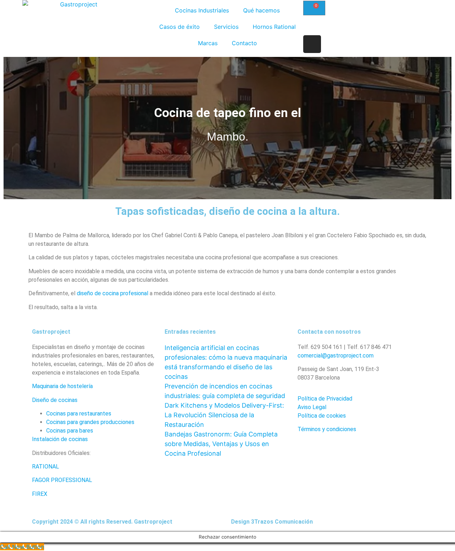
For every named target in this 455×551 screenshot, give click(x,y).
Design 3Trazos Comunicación (272, 521)
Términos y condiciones (327, 429)
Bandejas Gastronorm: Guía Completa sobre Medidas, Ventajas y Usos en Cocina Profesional (221, 443)
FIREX (39, 494)
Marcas (208, 43)
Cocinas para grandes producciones (90, 422)
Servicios (226, 26)
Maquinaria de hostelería (62, 386)
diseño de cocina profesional (112, 293)
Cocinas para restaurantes (78, 413)
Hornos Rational (274, 26)
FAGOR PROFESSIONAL (62, 480)
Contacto (244, 43)
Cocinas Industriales (202, 10)
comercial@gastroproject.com (336, 355)
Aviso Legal (312, 407)
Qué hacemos (261, 10)
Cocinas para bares (69, 430)
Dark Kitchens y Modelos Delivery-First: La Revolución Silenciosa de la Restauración (224, 415)
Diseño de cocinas (54, 400)
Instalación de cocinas (60, 439)
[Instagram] (312, 44)
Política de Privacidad (325, 398)
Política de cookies (322, 415)
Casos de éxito (179, 26)
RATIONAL (46, 466)
